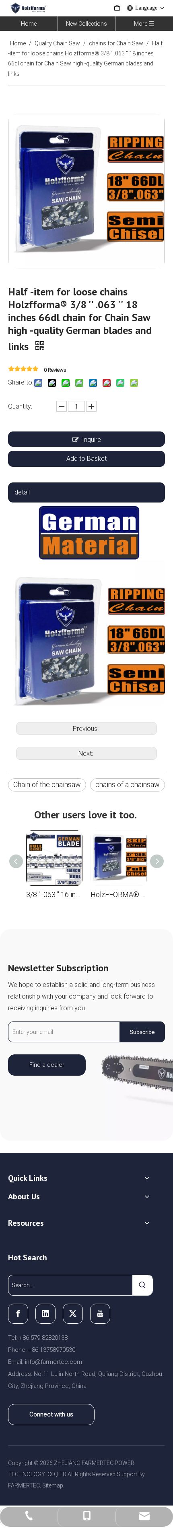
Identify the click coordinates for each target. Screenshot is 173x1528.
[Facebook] (18, 1314)
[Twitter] (73, 1314)
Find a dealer (46, 1064)
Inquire (91, 440)
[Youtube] (100, 1314)
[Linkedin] (45, 1314)
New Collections (86, 23)
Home (29, 23)
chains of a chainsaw (127, 784)
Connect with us (51, 1414)
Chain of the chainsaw (47, 784)
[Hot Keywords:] (142, 1285)
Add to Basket (86, 458)
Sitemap (52, 1485)
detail (22, 492)
